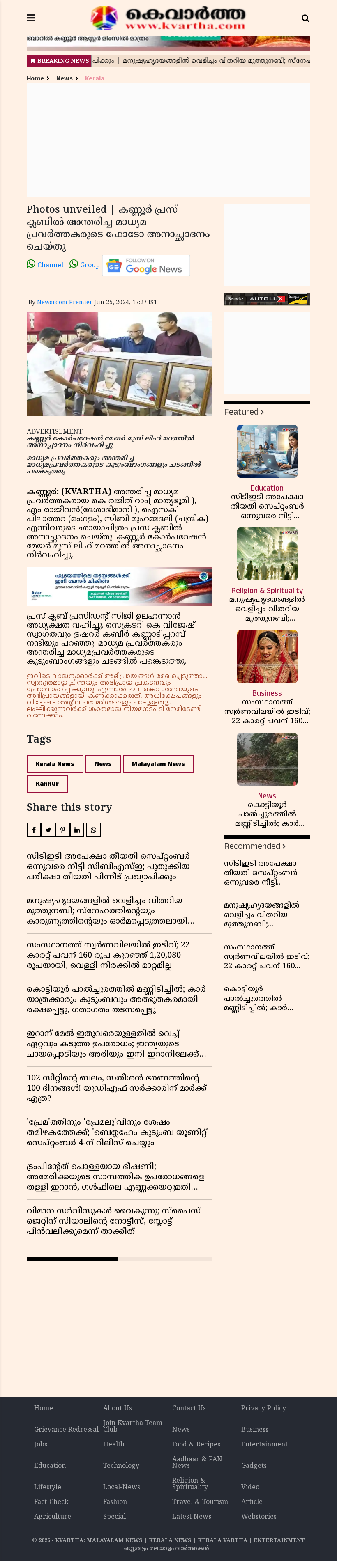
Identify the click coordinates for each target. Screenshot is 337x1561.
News (64, 78)
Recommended (252, 846)
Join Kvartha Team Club (132, 1426)
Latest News (191, 1517)
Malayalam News (158, 764)
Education (50, 1466)
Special (114, 1517)
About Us (117, 1409)
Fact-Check (51, 1502)
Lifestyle (47, 1487)
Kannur (47, 784)
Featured (241, 412)
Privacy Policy (263, 1409)
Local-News (121, 1487)
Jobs (40, 1445)
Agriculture (52, 1517)
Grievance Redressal (66, 1430)
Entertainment (264, 1445)
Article (252, 1502)
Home (35, 78)
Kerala (94, 78)
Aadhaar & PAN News (197, 1463)
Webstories (259, 1517)
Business (254, 1430)
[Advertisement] (168, 140)
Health (114, 1445)
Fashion (115, 1502)
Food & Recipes (196, 1445)
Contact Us (189, 1409)
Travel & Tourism (200, 1502)
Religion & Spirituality (190, 1484)
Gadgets (254, 1466)
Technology (121, 1466)
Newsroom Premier (64, 302)
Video (250, 1487)
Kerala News (55, 764)
